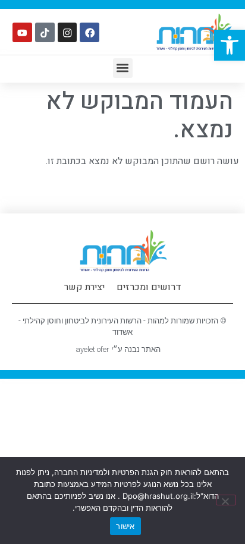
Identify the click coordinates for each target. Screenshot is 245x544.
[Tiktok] (45, 32)
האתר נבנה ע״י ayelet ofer (118, 349)
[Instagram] (67, 32)
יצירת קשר (84, 287)
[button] (229, 45)
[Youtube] (22, 32)
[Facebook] (89, 32)
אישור (125, 526)
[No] (226, 500)
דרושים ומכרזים (149, 287)
